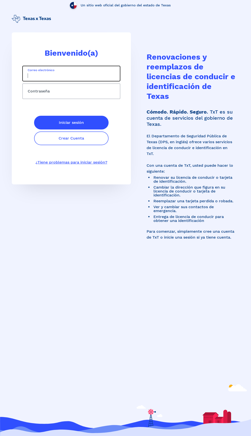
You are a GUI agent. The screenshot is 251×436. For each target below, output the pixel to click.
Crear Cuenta (71, 138)
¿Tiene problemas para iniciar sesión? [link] (71, 162)
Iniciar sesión (71, 122)
